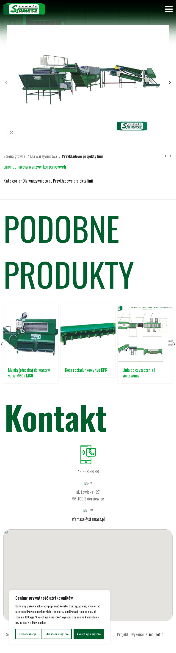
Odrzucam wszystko (56, 633)
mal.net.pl (156, 634)
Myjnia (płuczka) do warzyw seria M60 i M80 (29, 373)
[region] (59, 617)
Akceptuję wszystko (89, 633)
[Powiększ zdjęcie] (11, 132)
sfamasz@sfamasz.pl (88, 519)
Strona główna (14, 156)
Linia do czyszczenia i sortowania (138, 373)
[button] (88, 572)
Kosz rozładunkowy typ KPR (86, 370)
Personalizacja (27, 633)
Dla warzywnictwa (44, 156)
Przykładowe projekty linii (82, 156)
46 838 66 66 (88, 471)
